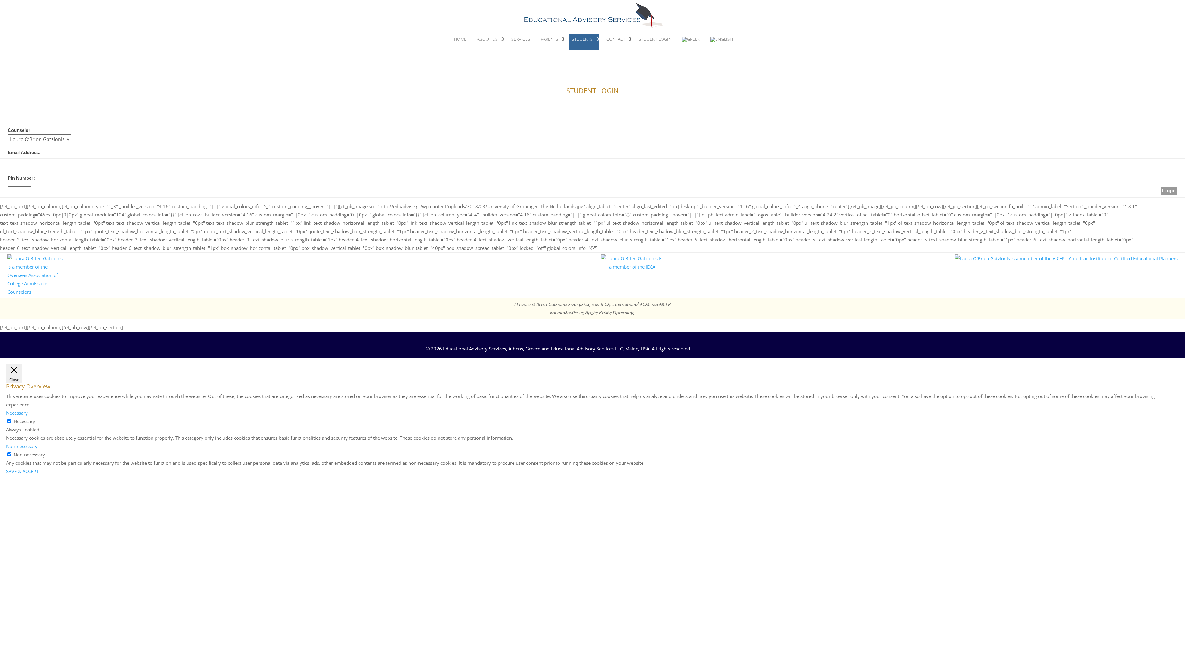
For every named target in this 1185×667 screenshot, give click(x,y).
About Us (487, 39)
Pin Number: (21, 178)
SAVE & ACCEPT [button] (22, 471)
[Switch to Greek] (691, 42)
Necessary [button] (17, 413)
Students (582, 39)
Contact (615, 39)
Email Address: (24, 152)
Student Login (655, 39)
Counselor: (20, 130)
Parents (549, 39)
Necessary (24, 421)
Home (460, 39)
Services (520, 39)
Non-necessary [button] (22, 446)
